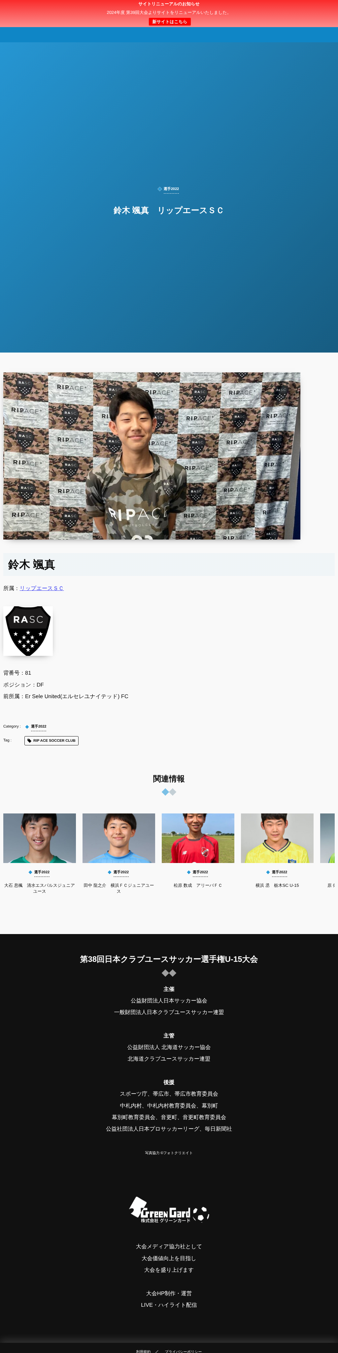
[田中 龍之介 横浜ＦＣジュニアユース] (119, 838)
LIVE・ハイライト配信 (169, 1305)
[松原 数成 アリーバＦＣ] (198, 838)
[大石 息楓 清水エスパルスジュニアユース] (39, 838)
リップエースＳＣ (42, 588)
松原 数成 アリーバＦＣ (198, 885)
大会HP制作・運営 (169, 1294)
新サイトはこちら (169, 21)
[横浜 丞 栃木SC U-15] (277, 838)
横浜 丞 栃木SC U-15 (277, 885)
